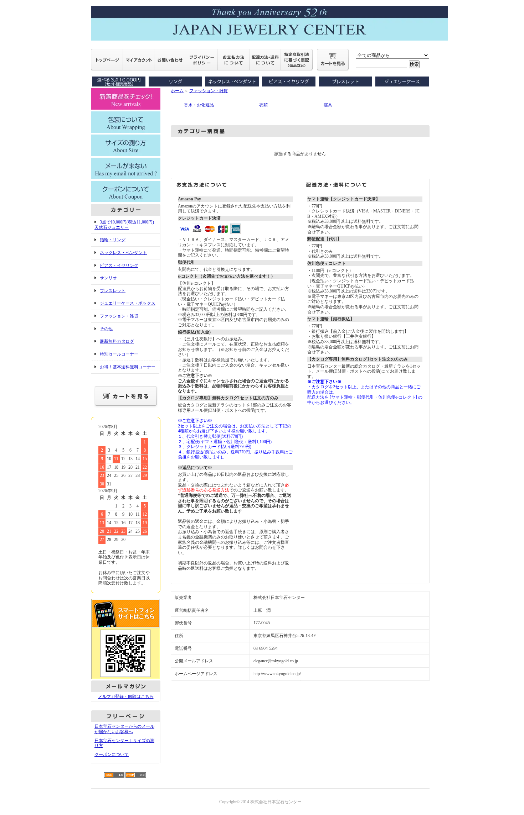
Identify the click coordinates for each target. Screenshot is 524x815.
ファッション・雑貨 (119, 316)
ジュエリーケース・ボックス (127, 303)
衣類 (263, 104)
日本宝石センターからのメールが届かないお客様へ (124, 729)
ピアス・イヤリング (119, 265)
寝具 (328, 104)
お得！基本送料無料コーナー (127, 366)
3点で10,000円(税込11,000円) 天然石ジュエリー (126, 225)
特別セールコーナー (119, 354)
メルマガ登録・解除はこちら (126, 696)
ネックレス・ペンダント (123, 252)
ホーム (177, 90)
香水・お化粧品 (199, 104)
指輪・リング (112, 239)
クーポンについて (111, 754)
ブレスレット (112, 290)
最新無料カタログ (117, 341)
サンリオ (108, 277)
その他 (106, 328)
